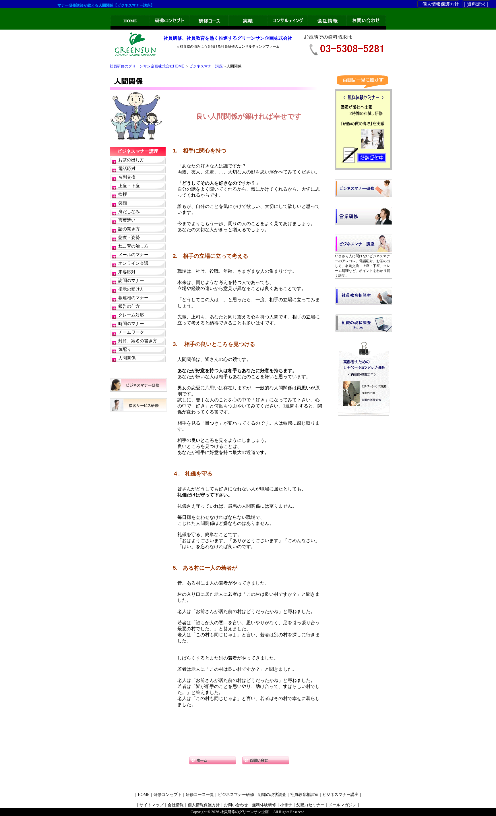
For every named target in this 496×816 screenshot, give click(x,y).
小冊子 (286, 805)
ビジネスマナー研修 (236, 794)
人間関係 (126, 358)
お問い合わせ (236, 805)
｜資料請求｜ (476, 4)
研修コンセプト (168, 794)
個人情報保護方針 (204, 805)
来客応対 (126, 272)
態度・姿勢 (129, 237)
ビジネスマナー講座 (206, 66)
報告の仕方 (129, 306)
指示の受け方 (131, 289)
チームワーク (131, 332)
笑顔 (122, 203)
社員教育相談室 (304, 794)
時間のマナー (131, 323)
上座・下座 (129, 185)
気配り (124, 349)
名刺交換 (126, 177)
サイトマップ (152, 805)
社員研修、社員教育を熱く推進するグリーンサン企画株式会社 (228, 38)
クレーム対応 (131, 315)
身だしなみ (129, 211)
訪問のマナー (131, 280)
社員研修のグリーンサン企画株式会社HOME (147, 66)
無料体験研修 (264, 805)
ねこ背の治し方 (133, 246)
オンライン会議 (133, 263)
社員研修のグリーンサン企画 (244, 812)
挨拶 (122, 194)
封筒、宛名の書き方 (137, 341)
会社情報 (176, 805)
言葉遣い (126, 220)
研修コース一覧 (200, 794)
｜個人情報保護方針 (438, 4)
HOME (144, 794)
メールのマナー (133, 254)
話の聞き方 (129, 229)
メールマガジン (342, 805)
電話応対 (126, 168)
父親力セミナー (310, 805)
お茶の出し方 (131, 160)
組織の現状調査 (272, 794)
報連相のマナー (133, 297)
